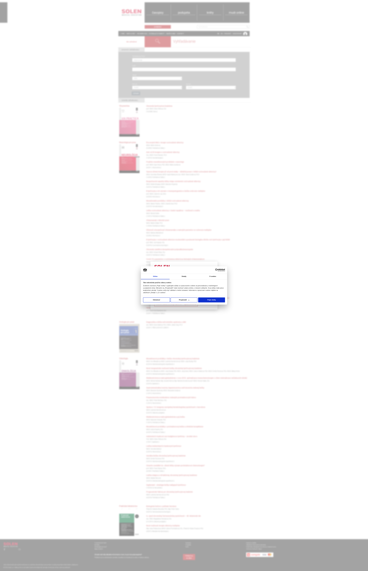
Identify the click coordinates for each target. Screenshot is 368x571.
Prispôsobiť (183, 300)
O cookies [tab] (212, 276)
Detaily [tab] (184, 276)
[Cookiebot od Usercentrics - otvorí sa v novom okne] (216, 270)
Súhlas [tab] (155, 276)
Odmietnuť (156, 300)
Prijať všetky (211, 300)
